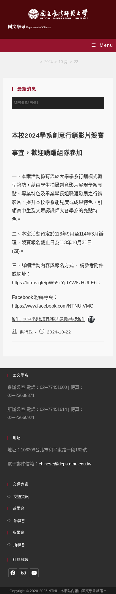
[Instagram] (23, 572)
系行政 (26, 332)
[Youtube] (34, 572)
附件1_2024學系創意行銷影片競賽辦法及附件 (48, 319)
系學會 (19, 520)
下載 (91, 319)
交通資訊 (21, 496)
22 (76, 62)
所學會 (19, 544)
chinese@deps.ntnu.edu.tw (65, 463)
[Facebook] (12, 572)
